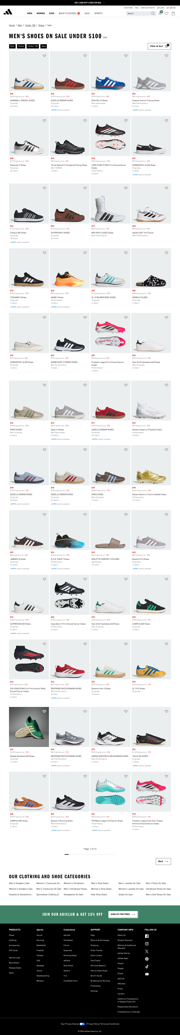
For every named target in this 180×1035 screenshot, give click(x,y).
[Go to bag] (173, 13)
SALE (87, 13)
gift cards (160, 8)
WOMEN (41, 13)
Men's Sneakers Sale (19, 883)
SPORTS (98, 13)
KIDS (51, 13)
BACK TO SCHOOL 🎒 (69, 13)
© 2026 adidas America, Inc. (90, 1031)
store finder (128, 8)
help (136, 8)
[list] (78, 46)
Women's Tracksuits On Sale (48, 883)
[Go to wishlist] (166, 13)
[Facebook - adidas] (158, 936)
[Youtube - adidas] (158, 974)
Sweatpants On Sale (73, 895)
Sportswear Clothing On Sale (48, 895)
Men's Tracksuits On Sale (48, 889)
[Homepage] (7, 12)
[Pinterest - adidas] (158, 959)
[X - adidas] (158, 952)
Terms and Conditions (109, 1024)
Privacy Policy (93, 1024)
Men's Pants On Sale (156, 883)
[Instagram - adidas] (158, 944)
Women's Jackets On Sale (131, 889)
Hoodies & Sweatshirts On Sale (20, 895)
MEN (29, 13)
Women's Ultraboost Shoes (74, 883)
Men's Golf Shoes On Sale (158, 895)
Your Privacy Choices (70, 1024)
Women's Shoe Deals (101, 889)
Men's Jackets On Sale (129, 883)
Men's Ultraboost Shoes (75, 889)
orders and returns (148, 8)
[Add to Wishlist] (44, 56)
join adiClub (171, 8)
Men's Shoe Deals (100, 883)
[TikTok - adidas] (158, 967)
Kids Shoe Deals (99, 895)
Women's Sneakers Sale (20, 889)
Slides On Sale (126, 895)
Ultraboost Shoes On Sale (158, 889)
